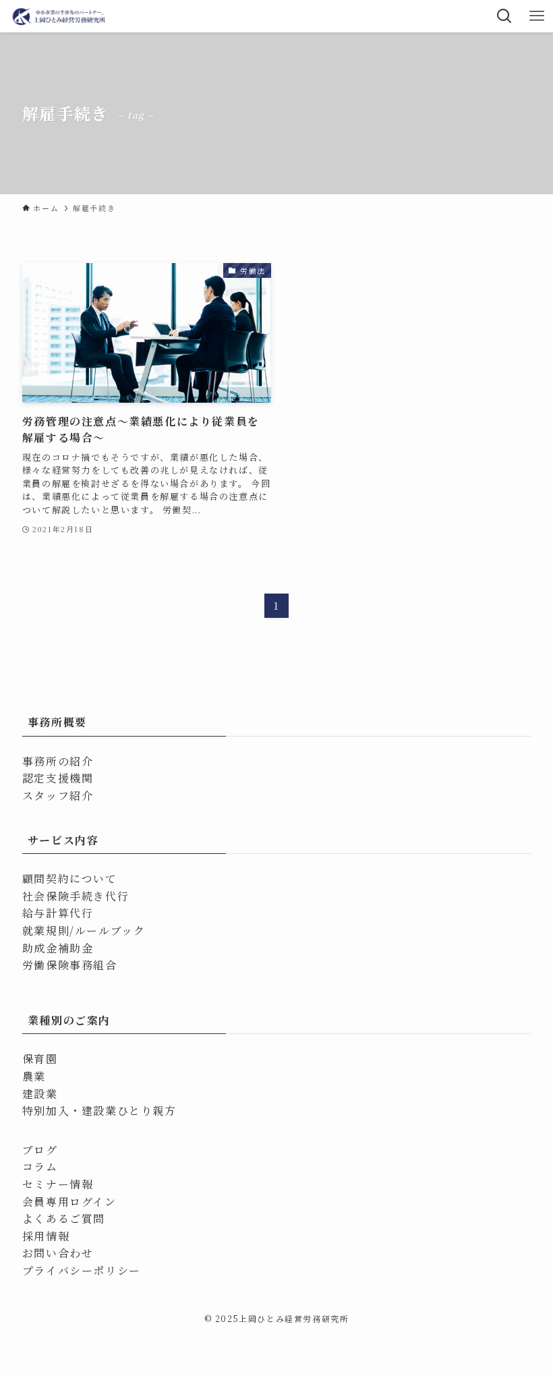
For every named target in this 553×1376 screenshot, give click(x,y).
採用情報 (45, 1236)
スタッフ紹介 (58, 795)
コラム (40, 1166)
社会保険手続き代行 (75, 896)
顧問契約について (69, 878)
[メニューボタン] (537, 16)
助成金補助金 (58, 948)
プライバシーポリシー (81, 1270)
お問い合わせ (58, 1253)
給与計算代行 (58, 913)
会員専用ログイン (69, 1201)
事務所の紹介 (58, 761)
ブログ (40, 1149)
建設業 (40, 1093)
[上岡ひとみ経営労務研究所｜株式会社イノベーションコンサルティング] (59, 16)
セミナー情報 (58, 1184)
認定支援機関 (58, 778)
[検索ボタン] (504, 16)
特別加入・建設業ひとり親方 (99, 1110)
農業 (34, 1076)
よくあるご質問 (63, 1218)
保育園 (40, 1058)
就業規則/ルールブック (84, 930)
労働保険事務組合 (69, 965)
